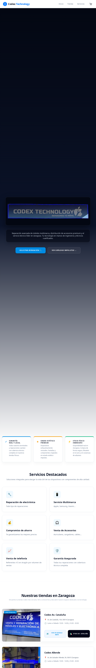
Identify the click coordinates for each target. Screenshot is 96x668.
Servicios (80, 4)
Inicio (61, 4)
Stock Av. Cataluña (79, 634)
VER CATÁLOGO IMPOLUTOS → (64, 250)
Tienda (70, 4)
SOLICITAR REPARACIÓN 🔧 (31, 250)
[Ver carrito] (90, 4)
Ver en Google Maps (54, 634)
